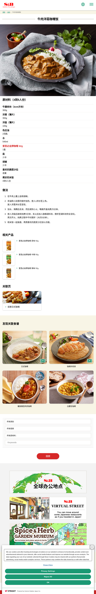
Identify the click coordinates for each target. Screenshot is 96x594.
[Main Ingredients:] (48, 435)
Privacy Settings (48, 571)
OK (48, 582)
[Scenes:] (48, 428)
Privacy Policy (48, 565)
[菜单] (91, 4)
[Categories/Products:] (48, 421)
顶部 (3, 12)
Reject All (48, 577)
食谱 (8, 12)
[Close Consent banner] (92, 547)
